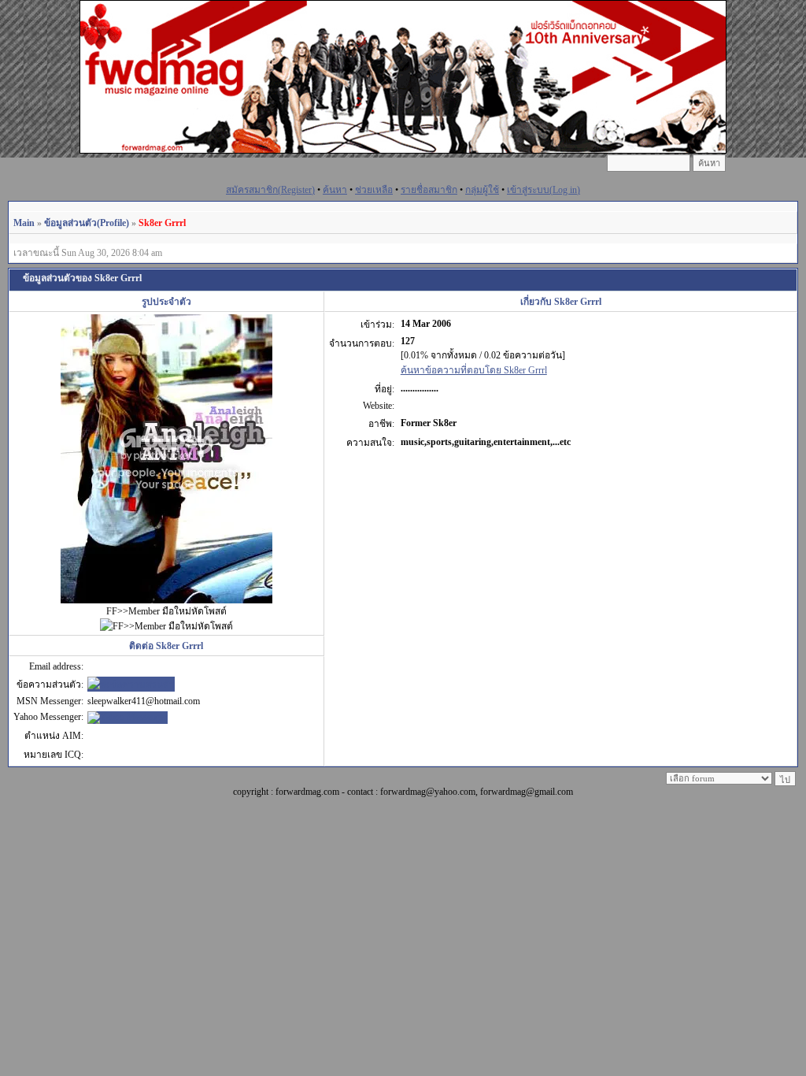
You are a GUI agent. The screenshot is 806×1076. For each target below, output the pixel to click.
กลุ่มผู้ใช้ (482, 189)
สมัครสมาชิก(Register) (270, 189)
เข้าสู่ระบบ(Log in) (543, 189)
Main (24, 222)
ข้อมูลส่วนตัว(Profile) (86, 222)
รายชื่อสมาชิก (429, 189)
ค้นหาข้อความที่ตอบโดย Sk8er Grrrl (474, 370)
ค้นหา (335, 189)
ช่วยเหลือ (374, 189)
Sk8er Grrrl (162, 222)
